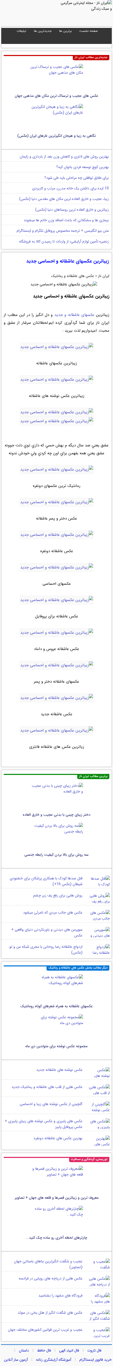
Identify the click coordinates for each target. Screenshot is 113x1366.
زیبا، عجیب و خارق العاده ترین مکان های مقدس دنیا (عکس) (64, 199)
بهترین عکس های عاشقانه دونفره (58, 1138)
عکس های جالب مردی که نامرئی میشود (53, 912)
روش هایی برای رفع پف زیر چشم (58, 895)
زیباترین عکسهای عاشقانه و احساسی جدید (67, 261)
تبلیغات (21, 30)
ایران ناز (103, 276)
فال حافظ (44, 1350)
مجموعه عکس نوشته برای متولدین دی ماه (56, 1046)
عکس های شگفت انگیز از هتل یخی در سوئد (50, 1312)
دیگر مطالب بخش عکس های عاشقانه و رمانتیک (77, 968)
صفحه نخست (88, 30)
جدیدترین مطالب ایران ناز (91, 57)
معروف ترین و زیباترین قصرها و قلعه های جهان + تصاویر (57, 1198)
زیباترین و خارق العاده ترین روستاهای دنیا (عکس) (72, 210)
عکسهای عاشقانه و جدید (73, 315)
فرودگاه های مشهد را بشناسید (60, 1295)
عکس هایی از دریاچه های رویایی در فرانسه (51, 1278)
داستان (24, 1350)
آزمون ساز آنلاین (16, 1360)
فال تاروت (94, 1350)
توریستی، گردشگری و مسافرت (89, 1159)
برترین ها (65, 30)
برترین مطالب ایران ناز (93, 776)
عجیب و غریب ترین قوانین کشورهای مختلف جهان (45, 1330)
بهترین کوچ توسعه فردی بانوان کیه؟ (82, 167)
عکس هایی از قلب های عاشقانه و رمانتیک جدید (47, 1087)
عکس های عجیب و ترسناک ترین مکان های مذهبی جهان (56, 96)
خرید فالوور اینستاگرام (95, 1360)
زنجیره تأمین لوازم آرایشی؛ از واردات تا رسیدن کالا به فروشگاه (64, 241)
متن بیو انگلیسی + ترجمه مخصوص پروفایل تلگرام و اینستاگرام (63, 231)
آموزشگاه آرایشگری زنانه (53, 1360)
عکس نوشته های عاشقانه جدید (59, 1070)
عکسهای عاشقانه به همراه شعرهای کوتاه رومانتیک (56, 1006)
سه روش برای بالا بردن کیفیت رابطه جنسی (56, 855)
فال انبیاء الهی (69, 1350)
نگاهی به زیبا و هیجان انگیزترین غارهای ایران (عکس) (56, 136)
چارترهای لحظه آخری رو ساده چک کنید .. (56, 1238)
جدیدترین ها (43, 30)
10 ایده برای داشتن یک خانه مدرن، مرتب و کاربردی (70, 188)
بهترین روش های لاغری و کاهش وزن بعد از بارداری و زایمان (64, 156)
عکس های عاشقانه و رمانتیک (72, 276)
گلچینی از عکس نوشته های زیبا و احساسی (51, 1104)
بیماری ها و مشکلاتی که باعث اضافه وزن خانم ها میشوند (66, 220)
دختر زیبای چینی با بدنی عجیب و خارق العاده (56, 815)
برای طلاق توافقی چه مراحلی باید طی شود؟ (76, 178)
